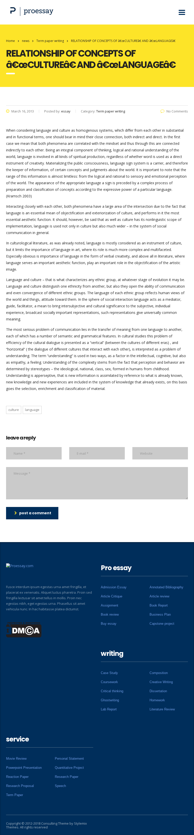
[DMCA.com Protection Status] (24, 629)
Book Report (159, 605)
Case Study (109, 673)
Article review (159, 596)
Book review (110, 614)
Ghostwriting (110, 700)
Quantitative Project (69, 768)
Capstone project (162, 623)
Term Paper (14, 795)
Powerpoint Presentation (24, 768)
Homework (157, 700)
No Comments (177, 111)
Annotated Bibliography (166, 587)
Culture (13, 409)
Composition (159, 673)
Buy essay (108, 623)
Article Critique (111, 596)
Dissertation (158, 691)
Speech (60, 786)
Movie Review (16, 758)
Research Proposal (20, 786)
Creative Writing (161, 682)
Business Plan (160, 614)
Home (10, 41)
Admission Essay (114, 587)
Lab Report (109, 709)
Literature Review (162, 709)
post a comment (35, 513)
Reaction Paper (17, 777)
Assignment (109, 605)
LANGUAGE (32, 409)
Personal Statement (69, 758)
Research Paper (66, 777)
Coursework (109, 682)
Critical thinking (112, 691)
